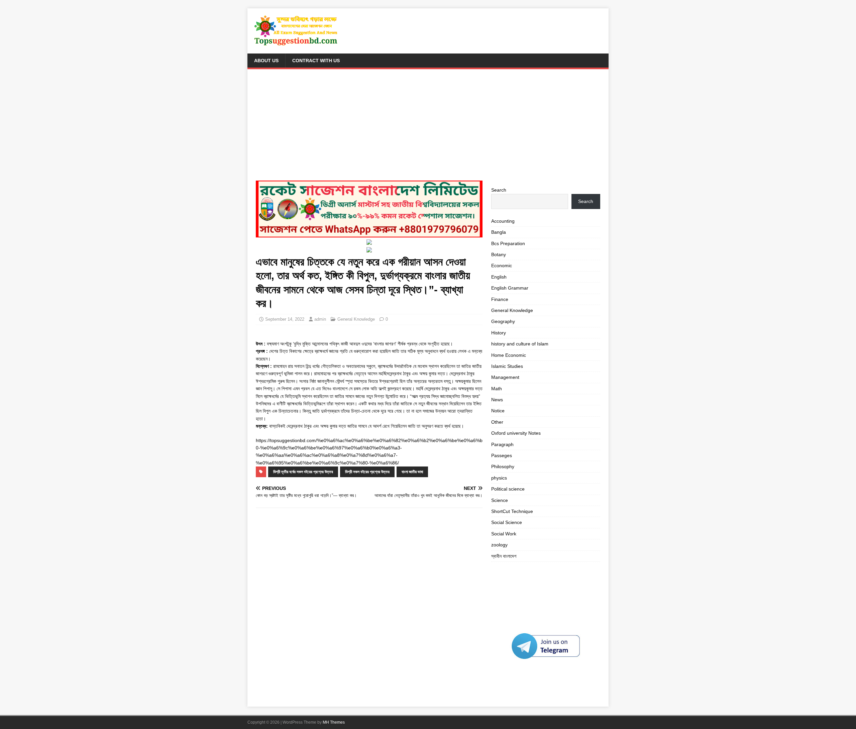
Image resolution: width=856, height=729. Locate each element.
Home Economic (508, 355)
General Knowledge (356, 319)
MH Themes (334, 722)
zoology (499, 544)
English (499, 277)
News (497, 399)
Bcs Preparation (508, 243)
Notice (498, 410)
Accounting (503, 221)
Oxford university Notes (516, 433)
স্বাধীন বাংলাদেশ (503, 556)
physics (499, 478)
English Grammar (509, 288)
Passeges (501, 455)
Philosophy (502, 466)
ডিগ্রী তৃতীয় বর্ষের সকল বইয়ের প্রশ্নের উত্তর (303, 472)
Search (498, 190)
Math (496, 388)
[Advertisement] (428, 128)
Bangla (498, 232)
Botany (498, 254)
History (498, 332)
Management (505, 377)
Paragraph (502, 444)
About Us (266, 60)
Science (499, 500)
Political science (508, 489)
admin (320, 319)
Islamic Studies (507, 366)
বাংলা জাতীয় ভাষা (412, 472)
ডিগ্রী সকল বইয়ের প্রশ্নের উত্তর (367, 472)
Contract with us (316, 60)
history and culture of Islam (519, 343)
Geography (503, 321)
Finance (499, 299)
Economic (501, 265)
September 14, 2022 (284, 319)
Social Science (506, 522)
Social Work (503, 533)
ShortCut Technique (512, 511)
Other (497, 422)
